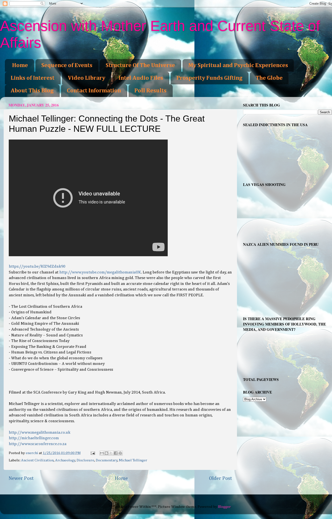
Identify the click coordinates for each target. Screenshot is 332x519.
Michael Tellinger (133, 460)
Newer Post (21, 478)
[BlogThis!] (106, 453)
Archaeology (65, 460)
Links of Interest (32, 78)
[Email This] (101, 453)
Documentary (107, 460)
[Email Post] (92, 453)
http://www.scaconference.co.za (37, 444)
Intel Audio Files (141, 78)
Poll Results (150, 91)
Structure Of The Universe (140, 65)
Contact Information (94, 91)
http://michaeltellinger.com (34, 438)
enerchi (32, 453)
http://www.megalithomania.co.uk (39, 433)
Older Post (220, 478)
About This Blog (32, 91)
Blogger (224, 507)
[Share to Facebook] (115, 453)
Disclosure (85, 460)
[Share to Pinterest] (120, 453)
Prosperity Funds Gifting (209, 78)
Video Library (86, 78)
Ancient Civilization (37, 460)
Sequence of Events (66, 65)
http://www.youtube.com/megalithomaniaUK (100, 272)
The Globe (269, 78)
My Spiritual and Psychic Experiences (238, 65)
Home (20, 65)
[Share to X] (111, 453)
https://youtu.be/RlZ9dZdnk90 (37, 266)
